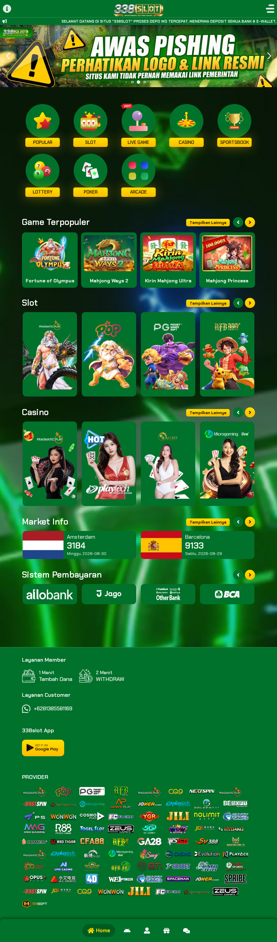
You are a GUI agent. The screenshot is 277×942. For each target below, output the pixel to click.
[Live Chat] (186, 930)
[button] (269, 56)
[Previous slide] (238, 222)
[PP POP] (109, 354)
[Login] (147, 930)
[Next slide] (250, 222)
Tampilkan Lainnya (208, 222)
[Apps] (127, 930)
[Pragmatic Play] (50, 354)
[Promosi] (166, 930)
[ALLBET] (168, 464)
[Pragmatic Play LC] (50, 464)
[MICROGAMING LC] (227, 464)
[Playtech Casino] (109, 464)
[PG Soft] (168, 354)
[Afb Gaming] (227, 354)
